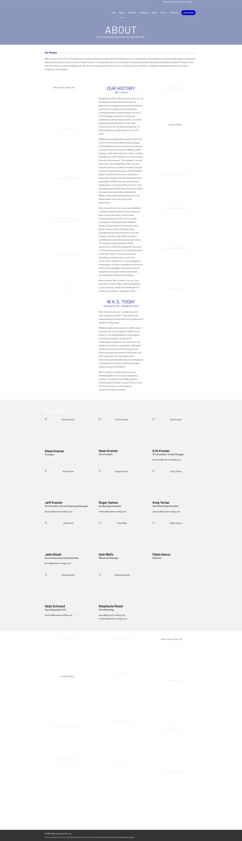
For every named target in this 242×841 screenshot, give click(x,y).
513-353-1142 (158, 2)
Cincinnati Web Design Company (123, 837)
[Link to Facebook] (195, 2)
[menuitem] (113, 13)
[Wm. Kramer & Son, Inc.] (57, 13)
